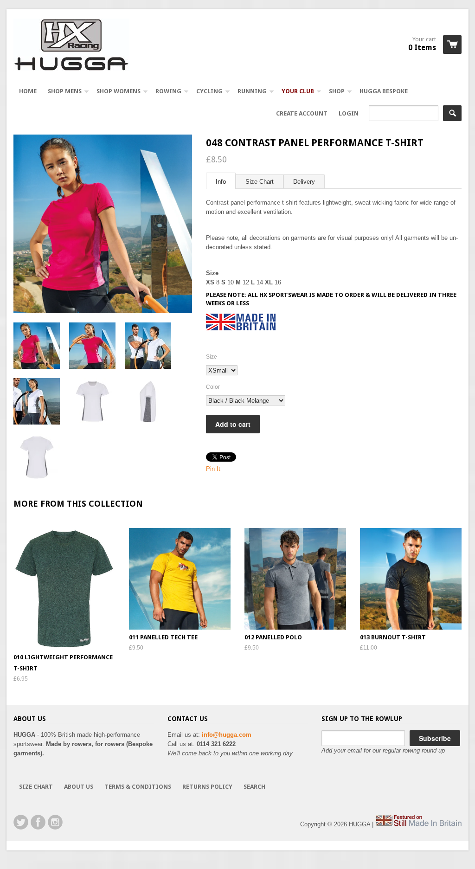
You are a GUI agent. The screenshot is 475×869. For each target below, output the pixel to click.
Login (349, 113)
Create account (301, 113)
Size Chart (259, 181)
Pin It (213, 468)
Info (221, 181)
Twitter (20, 822)
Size (211, 357)
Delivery (304, 181)
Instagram (55, 822)
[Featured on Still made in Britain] (418, 824)
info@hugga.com (226, 734)
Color (213, 387)
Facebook (38, 822)
